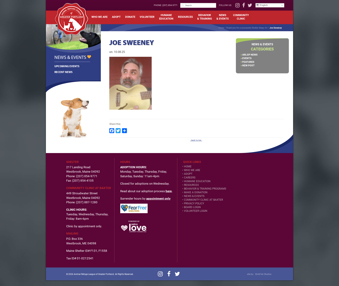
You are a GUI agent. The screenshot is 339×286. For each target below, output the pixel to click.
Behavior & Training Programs (205, 188)
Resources (185, 17)
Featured (248, 61)
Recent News (63, 72)
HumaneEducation (166, 16)
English (263, 5)
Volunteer (147, 17)
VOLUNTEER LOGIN (195, 210)
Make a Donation (195, 192)
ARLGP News (250, 54)
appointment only (158, 198)
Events (247, 58)
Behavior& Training (204, 16)
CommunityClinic (241, 16)
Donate (130, 17)
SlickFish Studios (263, 274)
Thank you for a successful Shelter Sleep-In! (246, 27)
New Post (248, 65)
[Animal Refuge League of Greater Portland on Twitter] (250, 6)
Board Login (192, 207)
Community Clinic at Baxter (203, 199)
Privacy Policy (194, 203)
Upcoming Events (66, 66)
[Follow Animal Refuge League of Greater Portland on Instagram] (237, 6)
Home (221, 27)
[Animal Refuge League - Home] (71, 19)
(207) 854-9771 (169, 5)
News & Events (194, 196)
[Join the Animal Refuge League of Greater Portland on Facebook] (243, 6)
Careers (189, 177)
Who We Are (99, 17)
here (169, 191)
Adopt (116, 17)
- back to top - (196, 140)
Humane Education (197, 181)
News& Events (222, 16)
